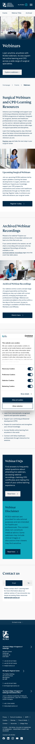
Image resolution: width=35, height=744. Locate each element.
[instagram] (13, 738)
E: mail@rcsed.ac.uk (9, 666)
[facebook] (4, 738)
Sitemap (12, 720)
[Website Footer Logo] (17, 635)
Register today (16, 204)
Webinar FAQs (16, 13)
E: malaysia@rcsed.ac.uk (10, 706)
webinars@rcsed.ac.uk (12, 598)
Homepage (6, 85)
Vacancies (14, 723)
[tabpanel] (17, 593)
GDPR (26, 717)
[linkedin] (8, 738)
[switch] (30, 374)
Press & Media (22, 720)
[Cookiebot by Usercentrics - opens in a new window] (25, 336)
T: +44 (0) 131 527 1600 (9, 661)
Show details (25, 394)
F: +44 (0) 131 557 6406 (10, 663)
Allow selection (17, 406)
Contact (5, 723)
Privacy (5, 717)
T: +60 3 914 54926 (9, 703)
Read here (11, 494)
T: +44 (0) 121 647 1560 (9, 683)
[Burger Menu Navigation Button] (31, 5)
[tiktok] (22, 738)
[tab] (14, 583)
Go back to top (16, 622)
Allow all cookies (17, 400)
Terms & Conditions (16, 717)
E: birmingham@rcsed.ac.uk (11, 686)
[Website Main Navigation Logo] (8, 5)
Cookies (5, 720)
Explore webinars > (12, 72)
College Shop (24, 723)
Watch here (16, 315)
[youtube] (17, 738)
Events (5, 13)
